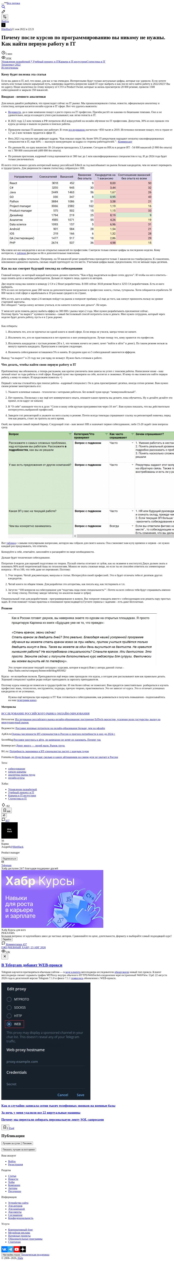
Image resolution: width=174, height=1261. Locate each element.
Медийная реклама (19, 1232)
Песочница (14, 1191)
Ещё (11, 1128)
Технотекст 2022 (11, 64)
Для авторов (15, 1205)
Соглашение (15, 1215)
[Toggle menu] (2, 4)
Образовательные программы (25, 1238)
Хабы (11, 1182)
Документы (15, 1212)
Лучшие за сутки (11, 1143)
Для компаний (16, 1208)
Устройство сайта (18, 1202)
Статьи (12, 1176)
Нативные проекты (19, 1235)
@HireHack (16, 846)
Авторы (12, 1188)
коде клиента (73, 972)
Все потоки (13, 3)
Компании (14, 1185)
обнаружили (122, 972)
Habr (20, 1258)
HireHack (6, 29)
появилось (77, 978)
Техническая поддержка (35, 1254)
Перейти (7, 939)
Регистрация (15, 1164)
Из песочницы (9, 67)
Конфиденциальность (20, 1218)
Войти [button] (5, 21)
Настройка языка (11, 1255)
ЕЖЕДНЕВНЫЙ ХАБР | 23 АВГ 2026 (23, 947)
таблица (11, 543)
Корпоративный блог (20, 1229)
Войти (12, 1161)
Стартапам (14, 1241)
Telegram (6, 865)
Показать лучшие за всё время (19, 1149)
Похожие (27, 1143)
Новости (13, 1179)
